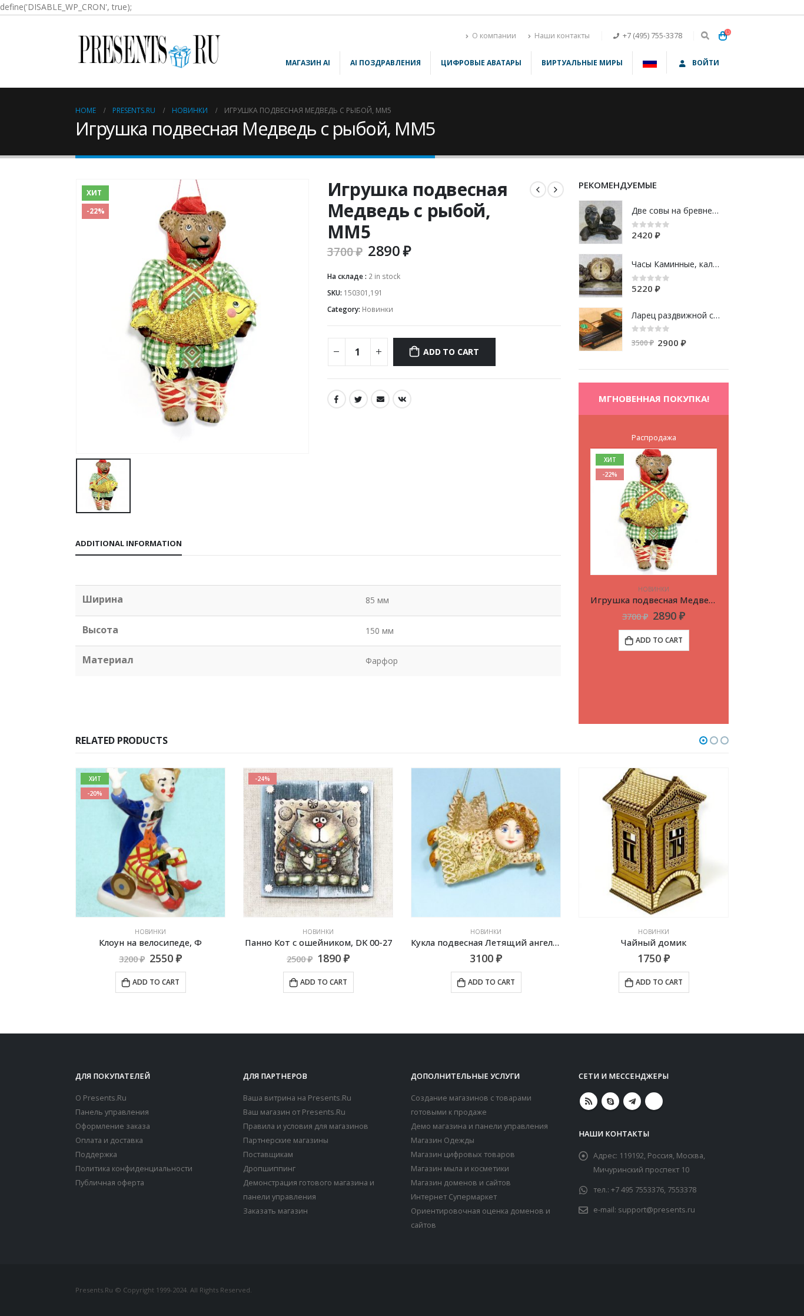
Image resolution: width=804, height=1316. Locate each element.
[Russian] (650, 62)
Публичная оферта (109, 1183)
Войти (705, 63)
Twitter (358, 399)
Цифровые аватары (481, 63)
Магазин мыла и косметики (460, 1169)
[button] (703, 740)
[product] (601, 222)
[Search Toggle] (705, 36)
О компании (494, 36)
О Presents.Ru (101, 1098)
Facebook (336, 399)
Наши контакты (562, 36)
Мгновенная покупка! (654, 398)
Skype (610, 1101)
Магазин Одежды (442, 1140)
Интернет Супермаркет (454, 1197)
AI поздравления (385, 63)
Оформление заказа (112, 1126)
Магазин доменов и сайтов (461, 1183)
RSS (588, 1101)
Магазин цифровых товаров (463, 1154)
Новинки (377, 309)
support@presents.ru (656, 1210)
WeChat (654, 1101)
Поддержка (96, 1154)
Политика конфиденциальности (133, 1169)
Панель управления (112, 1112)
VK (402, 399)
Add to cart (451, 351)
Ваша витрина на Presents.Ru (297, 1098)
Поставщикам (268, 1154)
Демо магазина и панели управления (479, 1126)
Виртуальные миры (582, 63)
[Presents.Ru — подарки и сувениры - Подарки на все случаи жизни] (148, 52)
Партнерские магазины (285, 1140)
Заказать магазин (275, 1211)
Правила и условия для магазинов (305, 1126)
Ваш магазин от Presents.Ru (294, 1112)
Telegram (632, 1101)
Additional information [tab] (128, 543)
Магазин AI (307, 63)
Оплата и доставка (109, 1140)
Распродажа (654, 437)
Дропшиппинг (269, 1169)
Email (380, 399)
